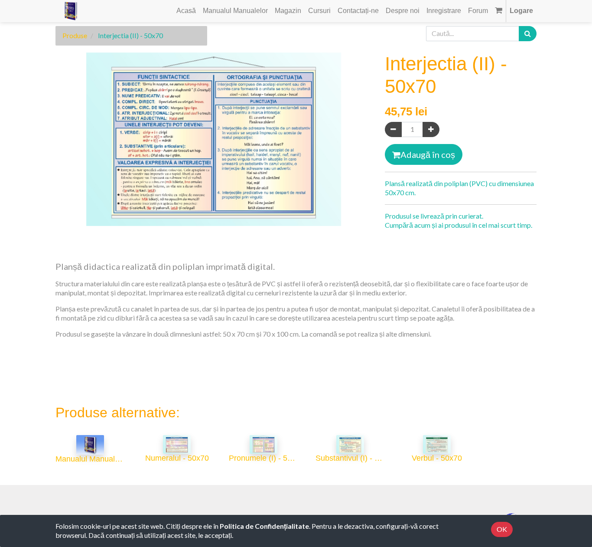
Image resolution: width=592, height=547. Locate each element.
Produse (74, 35)
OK (502, 529)
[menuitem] (186, 11)
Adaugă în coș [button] (427, 154)
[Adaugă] (431, 129)
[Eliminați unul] (393, 129)
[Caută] (528, 33)
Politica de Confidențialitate (264, 526)
